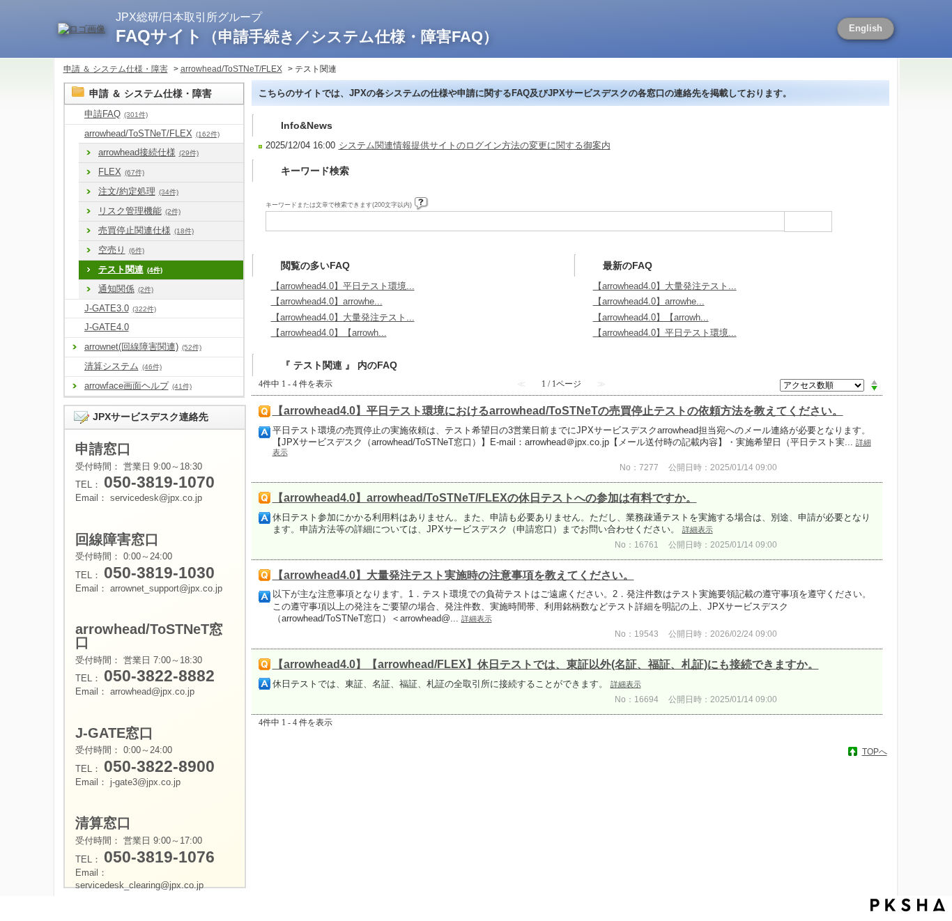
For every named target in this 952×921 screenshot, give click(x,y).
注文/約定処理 (138, 191)
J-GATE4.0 (106, 327)
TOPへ (874, 752)
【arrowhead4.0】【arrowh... (329, 332)
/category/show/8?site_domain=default (74, 115)
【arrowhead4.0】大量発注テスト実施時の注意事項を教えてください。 (453, 575)
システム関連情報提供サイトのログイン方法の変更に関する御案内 (475, 145)
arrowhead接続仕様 (148, 152)
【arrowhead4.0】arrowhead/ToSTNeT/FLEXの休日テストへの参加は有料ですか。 (484, 498)
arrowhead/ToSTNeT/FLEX (231, 69)
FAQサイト (307, 35)
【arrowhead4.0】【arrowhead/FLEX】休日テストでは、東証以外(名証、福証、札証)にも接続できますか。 (545, 664)
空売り (121, 250)
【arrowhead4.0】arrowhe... (327, 301)
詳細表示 (697, 529)
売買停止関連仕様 (146, 230)
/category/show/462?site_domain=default (74, 367)
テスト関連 (130, 269)
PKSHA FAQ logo (907, 905)
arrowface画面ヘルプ (138, 385)
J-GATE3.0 (120, 308)
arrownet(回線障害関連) (142, 346)
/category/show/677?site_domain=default (74, 328)
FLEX (121, 172)
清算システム (123, 366)
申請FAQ (116, 114)
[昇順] (874, 382)
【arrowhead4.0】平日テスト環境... (343, 286)
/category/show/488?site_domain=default (74, 134)
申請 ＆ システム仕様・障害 (115, 69)
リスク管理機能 (139, 211)
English (865, 28)
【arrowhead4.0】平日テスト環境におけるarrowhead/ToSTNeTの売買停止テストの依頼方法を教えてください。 (557, 411)
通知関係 (125, 289)
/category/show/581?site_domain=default (74, 309)
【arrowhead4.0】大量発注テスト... (343, 317)
